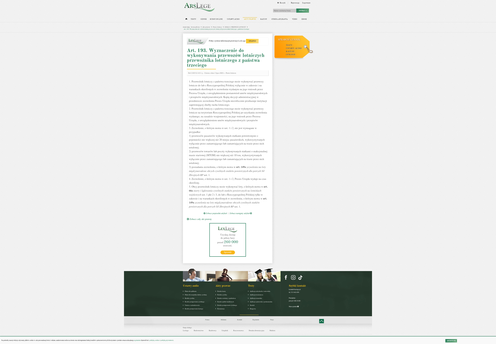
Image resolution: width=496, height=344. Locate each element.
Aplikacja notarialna (256, 298)
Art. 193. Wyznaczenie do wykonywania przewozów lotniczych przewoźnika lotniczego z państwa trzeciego (216, 29)
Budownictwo (199, 330)
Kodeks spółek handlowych (225, 302)
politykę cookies (154, 340)
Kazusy (263, 19)
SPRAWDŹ (252, 41)
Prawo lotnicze (217, 27)
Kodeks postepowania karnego (194, 309)
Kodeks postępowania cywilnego (194, 302)
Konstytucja (220, 309)
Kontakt (239, 320)
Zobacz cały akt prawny (200, 218)
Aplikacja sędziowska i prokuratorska (261, 302)
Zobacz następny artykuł (240, 213)
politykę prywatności (167, 340)
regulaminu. (137, 340)
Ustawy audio (233, 19)
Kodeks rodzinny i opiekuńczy (226, 298)
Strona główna (195, 27)
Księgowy (253, 309)
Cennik (203, 19)
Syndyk (252, 305)
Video (294, 19)
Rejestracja (295, 3)
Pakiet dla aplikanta (190, 291)
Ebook (304, 19)
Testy (193, 19)
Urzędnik (225, 330)
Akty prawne (250, 19)
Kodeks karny (221, 291)
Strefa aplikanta (279, 19)
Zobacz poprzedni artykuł (216, 213)
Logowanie (306, 3)
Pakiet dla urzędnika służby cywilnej (196, 295)
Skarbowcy (212, 330)
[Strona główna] (186, 19)
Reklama (223, 320)
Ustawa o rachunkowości (192, 305)
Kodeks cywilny (190, 298)
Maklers (272, 330)
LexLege (291, 54)
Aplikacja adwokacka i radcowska (260, 291)
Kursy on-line (216, 19)
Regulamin (256, 320)
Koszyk (282, 3)
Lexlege (186, 330)
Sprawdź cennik (289, 39)
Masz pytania (293, 306)
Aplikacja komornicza (256, 295)
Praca (272, 320)
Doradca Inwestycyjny (256, 330)
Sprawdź (227, 252)
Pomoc (207, 320)
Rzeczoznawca (238, 330)
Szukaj (302, 10)
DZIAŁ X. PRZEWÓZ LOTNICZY (235, 27)
